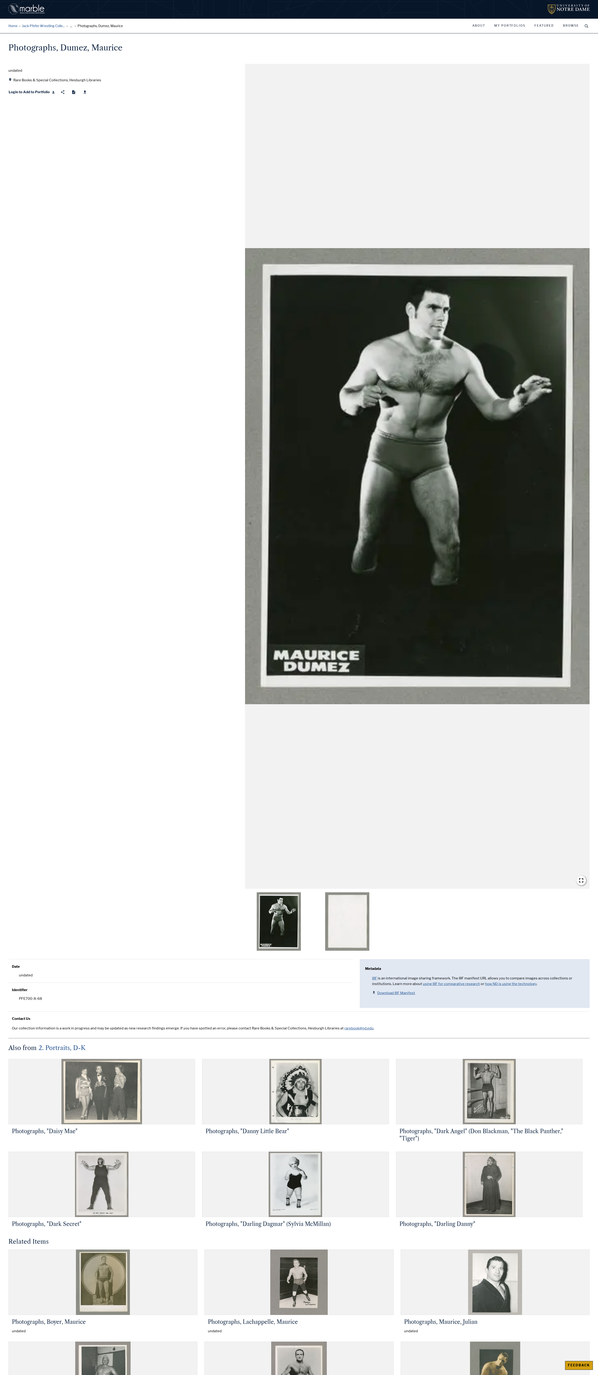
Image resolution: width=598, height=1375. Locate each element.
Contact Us (21, 1019)
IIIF (374, 978)
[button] (417, 476)
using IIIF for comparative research (451, 984)
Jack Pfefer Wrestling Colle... (43, 26)
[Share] (63, 92)
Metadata (373, 969)
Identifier (20, 990)
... (71, 26)
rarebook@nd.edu (359, 1028)
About (478, 26)
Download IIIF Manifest (396, 993)
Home (13, 26)
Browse (571, 26)
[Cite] (74, 92)
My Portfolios (509, 26)
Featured (544, 26)
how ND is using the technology (511, 984)
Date (16, 966)
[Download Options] (85, 92)
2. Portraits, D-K (62, 1048)
